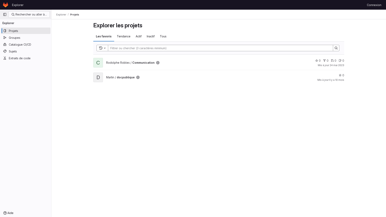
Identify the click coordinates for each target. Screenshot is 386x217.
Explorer (18, 5)
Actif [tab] (139, 36)
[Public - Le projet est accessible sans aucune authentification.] (157, 62)
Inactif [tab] (151, 36)
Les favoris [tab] (104, 36)
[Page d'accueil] (5, 5)
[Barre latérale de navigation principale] (5, 14)
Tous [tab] (163, 36)
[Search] (336, 48)
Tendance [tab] (123, 36)
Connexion (374, 5)
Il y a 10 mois (336, 79)
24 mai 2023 (337, 65)
